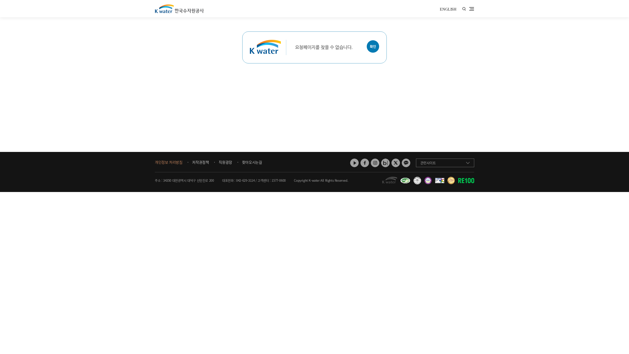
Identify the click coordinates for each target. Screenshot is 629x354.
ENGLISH (448, 9)
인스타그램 (375, 163)
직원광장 (225, 162)
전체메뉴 (471, 9)
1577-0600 (279, 180)
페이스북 (364, 163)
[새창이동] (404, 178)
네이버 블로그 (385, 163)
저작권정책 (200, 162)
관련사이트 (428, 162)
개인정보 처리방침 (168, 162)
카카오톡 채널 (406, 163)
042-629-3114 (245, 180)
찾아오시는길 (252, 162)
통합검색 (464, 9)
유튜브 (354, 163)
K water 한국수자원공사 (179, 8)
